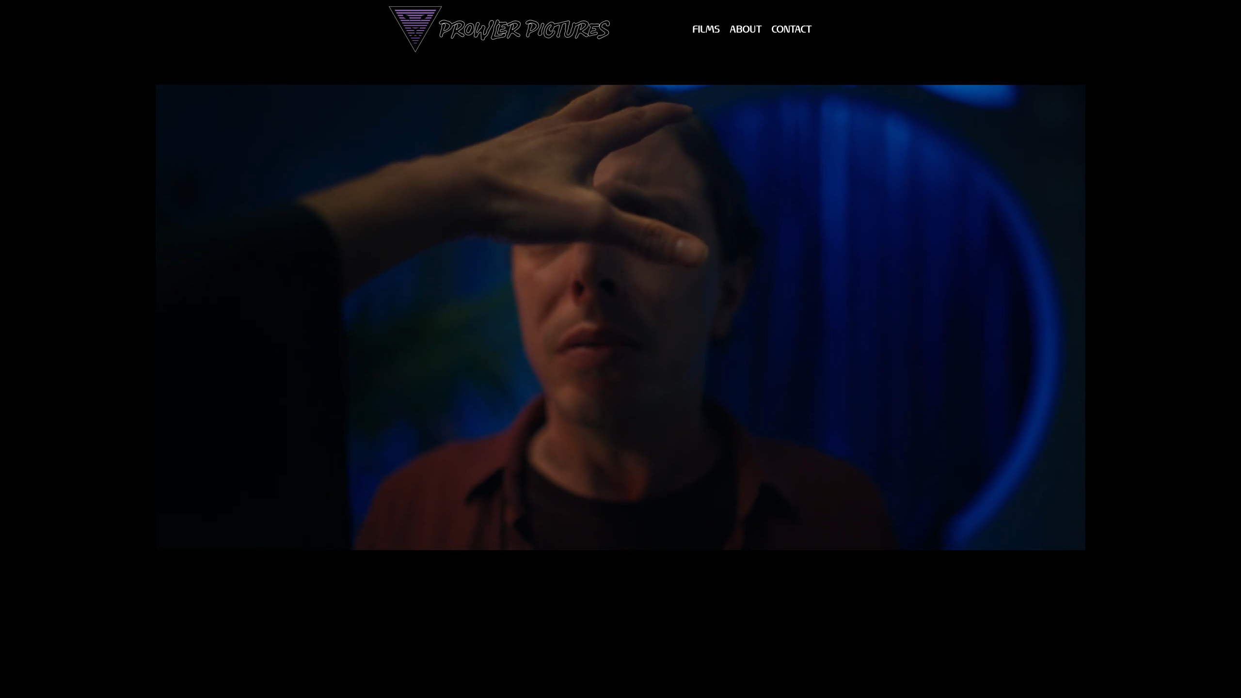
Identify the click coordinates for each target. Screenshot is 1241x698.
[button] (706, 30)
